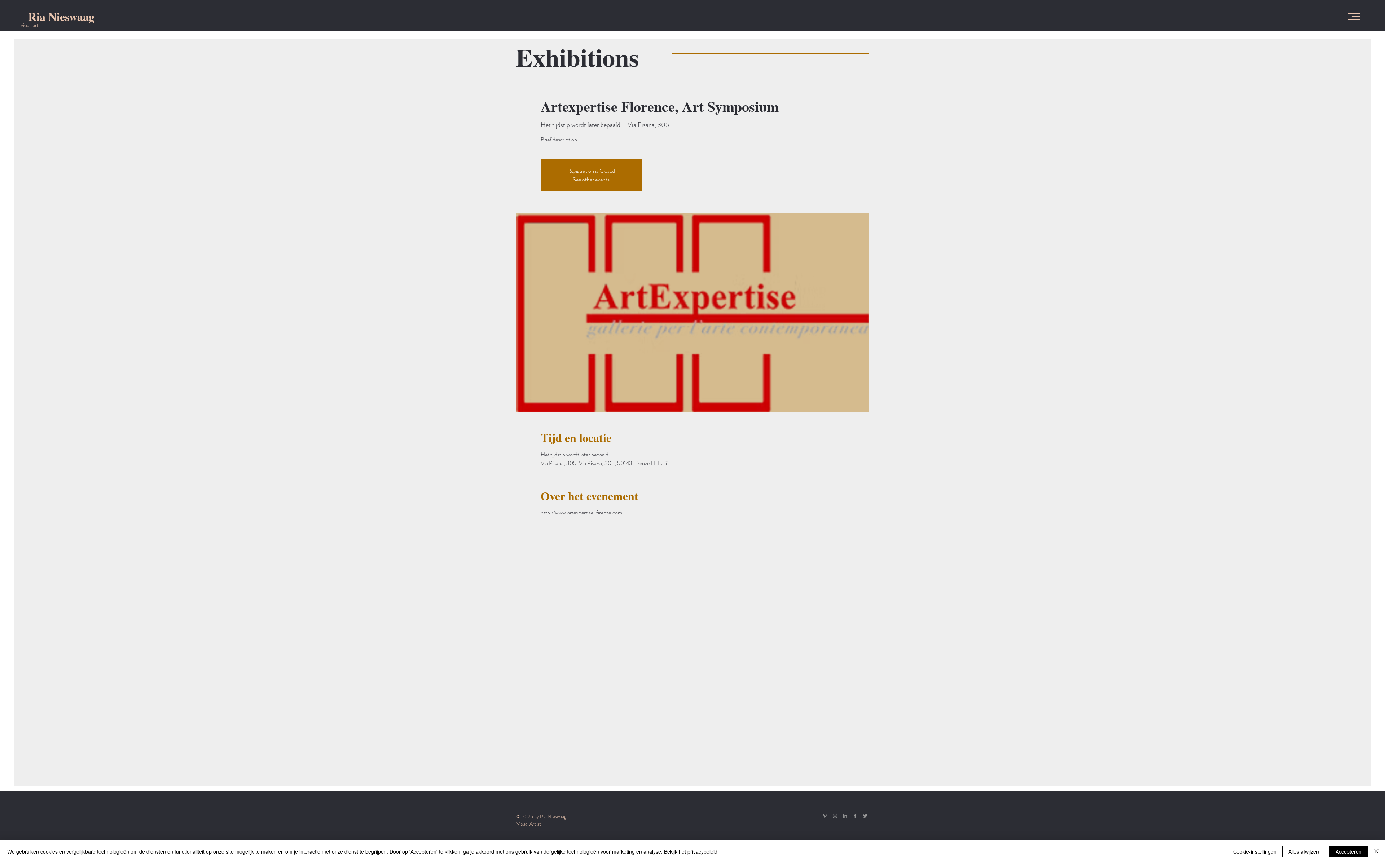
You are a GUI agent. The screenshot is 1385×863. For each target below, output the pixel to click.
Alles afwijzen (1303, 851)
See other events (591, 179)
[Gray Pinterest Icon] (825, 816)
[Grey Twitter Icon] (865, 816)
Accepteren (1349, 851)
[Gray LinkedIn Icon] (845, 816)
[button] (1354, 16)
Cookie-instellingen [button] (1254, 851)
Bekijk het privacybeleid (690, 851)
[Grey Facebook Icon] (855, 816)
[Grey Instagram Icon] (835, 816)
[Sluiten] (1376, 851)
